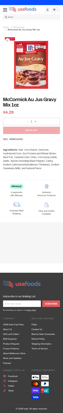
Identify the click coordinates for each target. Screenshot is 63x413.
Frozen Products (11, 348)
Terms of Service (39, 348)
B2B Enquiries (10, 339)
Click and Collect (11, 334)
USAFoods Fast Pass (13, 324)
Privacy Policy (31, 310)
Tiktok (11, 390)
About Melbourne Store (14, 353)
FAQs (34, 324)
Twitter (11, 386)
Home (6, 27)
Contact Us (36, 329)
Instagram (13, 381)
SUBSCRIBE (51, 303)
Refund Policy (38, 339)
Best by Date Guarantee (43, 334)
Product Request (11, 344)
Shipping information (41, 344)
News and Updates (12, 358)
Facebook (13, 376)
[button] (56, 9)
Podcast (7, 363)
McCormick (18, 27)
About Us (7, 329)
